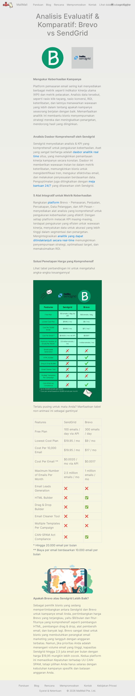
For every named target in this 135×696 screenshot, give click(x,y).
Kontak (93, 4)
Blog (48, 4)
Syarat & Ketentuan (50, 690)
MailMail (21, 4)
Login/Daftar (123, 4)
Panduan (38, 4)
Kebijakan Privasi (107, 685)
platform (53, 202)
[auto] (112, 5)
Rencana (59, 4)
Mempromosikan (76, 4)
